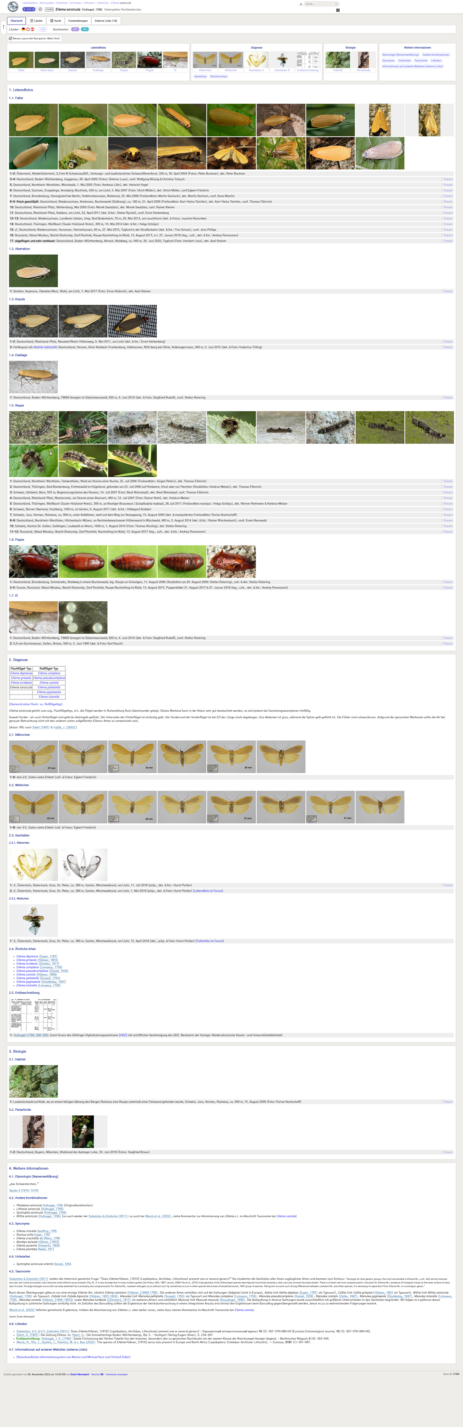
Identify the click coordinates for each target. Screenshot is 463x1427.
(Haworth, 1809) (49, 1245)
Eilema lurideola (20, 682)
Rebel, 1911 (46, 1249)
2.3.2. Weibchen (19, 898)
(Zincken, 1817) (49, 963)
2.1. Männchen (19, 734)
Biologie (351, 47)
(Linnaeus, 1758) (51, 967)
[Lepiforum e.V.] (13, 7)
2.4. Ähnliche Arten (22, 948)
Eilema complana (49, 673)
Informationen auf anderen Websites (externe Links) (413, 66)
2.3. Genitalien (19, 835)
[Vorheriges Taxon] (24, 9)
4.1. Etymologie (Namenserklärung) (34, 1176)
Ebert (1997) (41, 727)
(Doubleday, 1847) (53, 981)
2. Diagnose (18, 660)
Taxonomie (421, 60)
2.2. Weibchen (19, 785)
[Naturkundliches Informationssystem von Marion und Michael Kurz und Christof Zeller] (73, 1357)
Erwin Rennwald (80, 1374)
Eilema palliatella (49, 687)
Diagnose (256, 47)
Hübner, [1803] (49, 1242)
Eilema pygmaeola (49, 692)
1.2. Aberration (19, 248)
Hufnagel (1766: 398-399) (31, 1035)
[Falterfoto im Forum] (210, 941)
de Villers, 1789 (50, 1238)
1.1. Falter (16, 98)
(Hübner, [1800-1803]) (57, 1299)
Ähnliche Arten (218, 76)
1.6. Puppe (16, 539)
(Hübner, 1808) (46, 974)
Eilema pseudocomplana (49, 678)
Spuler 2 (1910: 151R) (24, 1190)
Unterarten (404, 60)
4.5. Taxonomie (19, 1271)
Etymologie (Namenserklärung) (401, 55)
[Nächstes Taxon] (33, 9)
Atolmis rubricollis (45, 347)
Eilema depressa (21, 673)
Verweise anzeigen (117, 1374)
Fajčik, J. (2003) (64, 727)
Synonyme (388, 60)
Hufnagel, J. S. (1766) (56, 1338)
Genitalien (200, 76)
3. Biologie (17, 1051)
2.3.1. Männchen (19, 842)
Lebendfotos (98, 47)
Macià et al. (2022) (158, 1216)
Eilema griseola (21, 678)
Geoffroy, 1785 (47, 1231)
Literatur (436, 60)
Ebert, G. (78, 1335)
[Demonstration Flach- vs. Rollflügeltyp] (35, 704)
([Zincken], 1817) (119, 1299)
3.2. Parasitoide (20, 1109)
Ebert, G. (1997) (28, 1335)
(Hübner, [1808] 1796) (142, 1292)
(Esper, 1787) (48, 956)
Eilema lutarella (49, 696)
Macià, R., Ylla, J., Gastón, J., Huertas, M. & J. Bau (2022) (56, 1342)
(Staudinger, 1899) (232, 1299)
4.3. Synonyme (19, 1223)
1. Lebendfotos (21, 90)
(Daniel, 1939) (58, 970)
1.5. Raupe (16, 405)
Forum (448, 179)
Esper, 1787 (42, 1234)
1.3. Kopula (17, 299)
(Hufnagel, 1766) (52, 1209)
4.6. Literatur (18, 1323)
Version (97, 1374)
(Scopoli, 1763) (50, 978)
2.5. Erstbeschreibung (24, 992)
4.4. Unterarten (19, 1256)
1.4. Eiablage (18, 355)
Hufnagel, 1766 (53, 1205)
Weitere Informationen (417, 47)
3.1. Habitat (17, 1059)
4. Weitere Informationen (28, 1168)
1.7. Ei (13, 595)
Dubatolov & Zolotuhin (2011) (108, 1216)
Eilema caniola (48, 682)
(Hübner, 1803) (47, 960)
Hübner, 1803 (384, 1292)
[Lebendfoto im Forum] (208, 890)
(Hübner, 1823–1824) (103, 1296)
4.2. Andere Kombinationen (28, 1197)
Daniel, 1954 (62, 1264)
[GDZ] (123, 1035)
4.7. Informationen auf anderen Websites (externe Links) (48, 1349)
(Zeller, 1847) (348, 1296)
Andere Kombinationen (436, 55)
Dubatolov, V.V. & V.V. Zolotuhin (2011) (43, 1331)
